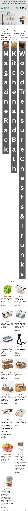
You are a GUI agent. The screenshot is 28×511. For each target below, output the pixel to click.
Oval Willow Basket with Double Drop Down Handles (6, 458)
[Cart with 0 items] (23, 7)
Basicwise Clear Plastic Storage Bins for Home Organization (7, 325)
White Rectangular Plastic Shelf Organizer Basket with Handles (20, 422)
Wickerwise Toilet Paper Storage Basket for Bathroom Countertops (7, 398)
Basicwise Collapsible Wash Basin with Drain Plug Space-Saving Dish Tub (7, 350)
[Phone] (17, 8)
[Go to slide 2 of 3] (14, 281)
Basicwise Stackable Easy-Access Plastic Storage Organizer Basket (6, 300)
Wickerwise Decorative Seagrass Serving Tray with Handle (20, 374)
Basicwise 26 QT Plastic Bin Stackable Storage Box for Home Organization (20, 300)
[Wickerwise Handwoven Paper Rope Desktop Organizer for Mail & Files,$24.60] (20, 387)
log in (9, 3)
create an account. (19, 3)
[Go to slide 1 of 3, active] (11, 281)
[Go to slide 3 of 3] (16, 281)
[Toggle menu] (25, 8)
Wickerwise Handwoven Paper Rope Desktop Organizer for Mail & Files (20, 398)
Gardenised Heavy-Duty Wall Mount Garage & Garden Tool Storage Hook (20, 350)
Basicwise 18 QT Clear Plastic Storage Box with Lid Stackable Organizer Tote (20, 325)
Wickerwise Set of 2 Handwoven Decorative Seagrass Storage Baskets (7, 375)
